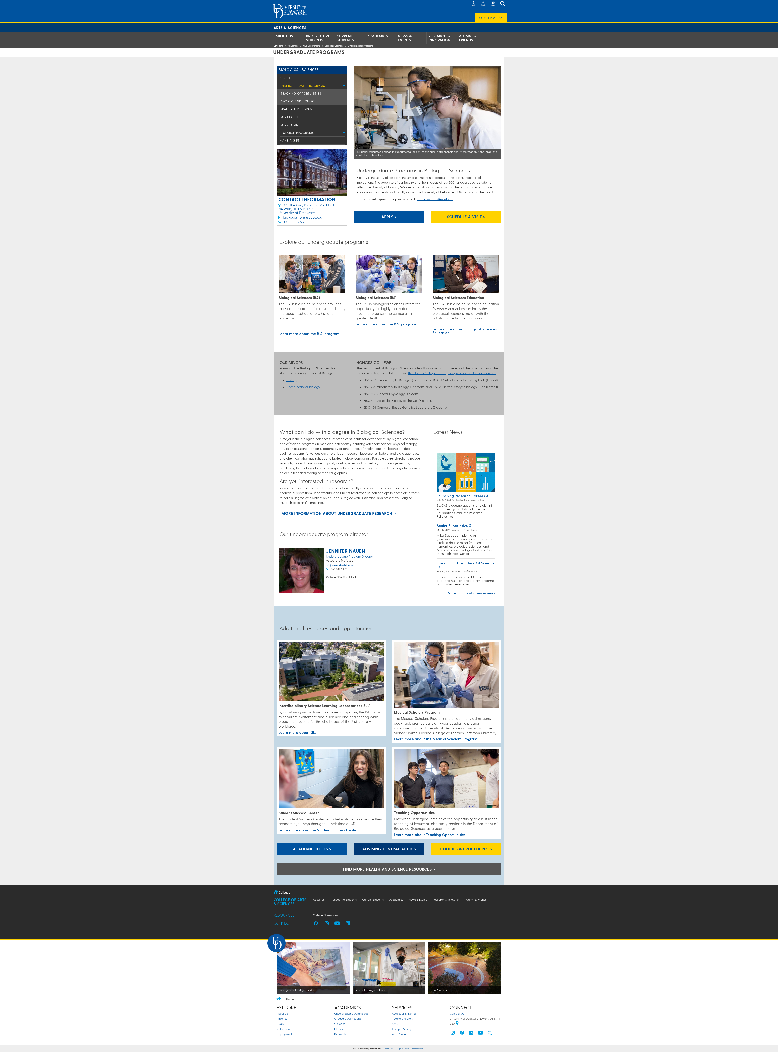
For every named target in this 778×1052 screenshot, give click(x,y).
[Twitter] (490, 1033)
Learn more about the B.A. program (309, 333)
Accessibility (417, 1049)
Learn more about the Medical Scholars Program (435, 739)
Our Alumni (289, 125)
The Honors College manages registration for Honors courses (452, 373)
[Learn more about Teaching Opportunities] (446, 779)
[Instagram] (452, 1033)
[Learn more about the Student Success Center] (331, 779)
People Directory (402, 1018)
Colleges (339, 1023)
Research (340, 1034)
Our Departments (311, 46)
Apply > (389, 216)
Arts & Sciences (290, 27)
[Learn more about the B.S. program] (389, 274)
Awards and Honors (298, 101)
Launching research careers (461, 496)
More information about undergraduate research (336, 513)
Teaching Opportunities (301, 93)
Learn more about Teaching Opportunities (430, 834)
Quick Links (487, 18)
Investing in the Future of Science (466, 563)
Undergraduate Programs (360, 46)
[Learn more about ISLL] (331, 672)
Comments (388, 1049)
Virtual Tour (284, 1029)
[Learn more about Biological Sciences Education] (466, 274)
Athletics (282, 1018)
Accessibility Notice (404, 1013)
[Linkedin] (471, 1033)
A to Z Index (399, 1034)
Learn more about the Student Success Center (318, 830)
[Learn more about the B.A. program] (312, 274)
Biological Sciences (334, 46)
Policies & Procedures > (466, 848)
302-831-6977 (293, 222)
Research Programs (297, 132)
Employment (284, 1034)
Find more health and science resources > (389, 869)
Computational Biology (303, 387)
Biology (291, 380)
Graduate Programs (297, 109)
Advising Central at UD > (389, 848)
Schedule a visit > (466, 216)
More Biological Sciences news (471, 593)
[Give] (493, 4)
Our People (289, 117)
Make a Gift (290, 140)
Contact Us (457, 1013)
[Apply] (483, 4)
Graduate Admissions (347, 1018)
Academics (377, 36)
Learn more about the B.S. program (386, 324)
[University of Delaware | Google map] (457, 1023)
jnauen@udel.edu (341, 565)
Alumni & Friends (467, 38)
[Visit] (473, 4)
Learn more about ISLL (297, 732)
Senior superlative (452, 525)
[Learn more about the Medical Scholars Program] (446, 675)
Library (338, 1029)
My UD (396, 1023)
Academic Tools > (312, 848)
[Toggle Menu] (343, 77)
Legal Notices (402, 1049)
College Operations (325, 915)
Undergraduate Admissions (351, 1013)
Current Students (345, 38)
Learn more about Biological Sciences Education (465, 331)
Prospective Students (318, 38)
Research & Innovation (439, 38)
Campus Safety (401, 1029)
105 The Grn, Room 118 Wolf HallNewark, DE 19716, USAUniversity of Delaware (306, 209)
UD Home (278, 46)
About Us (284, 36)
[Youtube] (480, 1033)
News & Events (405, 38)
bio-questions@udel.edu (302, 217)
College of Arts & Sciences (290, 901)
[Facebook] (462, 1033)
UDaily (280, 1023)
